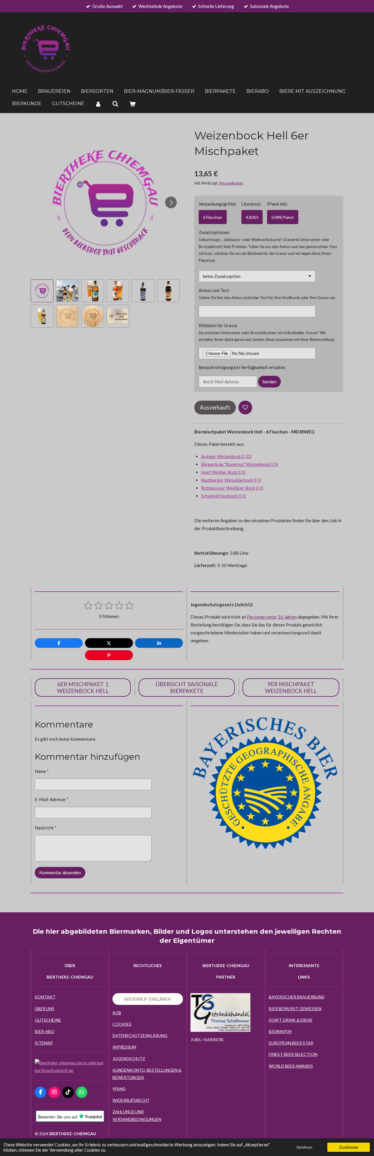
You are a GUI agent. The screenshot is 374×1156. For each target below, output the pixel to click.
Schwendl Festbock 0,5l (223, 495)
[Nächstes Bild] (171, 202)
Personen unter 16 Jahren (272, 616)
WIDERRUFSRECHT (131, 1100)
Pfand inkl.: (277, 203)
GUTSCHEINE (48, 1019)
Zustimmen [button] (348, 1147)
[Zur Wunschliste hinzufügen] (245, 407)
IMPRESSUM (124, 1046)
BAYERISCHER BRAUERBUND (297, 996)
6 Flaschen (212, 217)
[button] (42, 290)
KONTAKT (45, 996)
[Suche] (115, 104)
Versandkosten (231, 183)
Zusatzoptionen (214, 232)
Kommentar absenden (60, 872)
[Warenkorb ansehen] (132, 104)
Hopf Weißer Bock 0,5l (223, 472)
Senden (269, 381)
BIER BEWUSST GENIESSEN (295, 1008)
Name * (42, 771)
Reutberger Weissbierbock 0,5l (231, 480)
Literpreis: (251, 203)
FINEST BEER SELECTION (293, 1054)
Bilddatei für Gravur (218, 325)
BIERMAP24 (280, 1031)
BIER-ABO (44, 1031)
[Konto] (98, 104)
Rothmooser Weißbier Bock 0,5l (232, 488)
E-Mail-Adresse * (51, 799)
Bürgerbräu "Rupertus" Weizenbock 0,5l (239, 464)
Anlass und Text (214, 290)
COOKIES (121, 1024)
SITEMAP (44, 1042)
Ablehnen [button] (304, 1147)
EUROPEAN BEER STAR (291, 1042)
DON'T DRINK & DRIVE (291, 1019)
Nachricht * (46, 827)
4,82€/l (252, 217)
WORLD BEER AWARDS (291, 1065)
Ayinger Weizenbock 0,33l (226, 456)
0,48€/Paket (282, 217)
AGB (116, 1012)
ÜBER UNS (44, 1008)
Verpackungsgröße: (218, 203)
